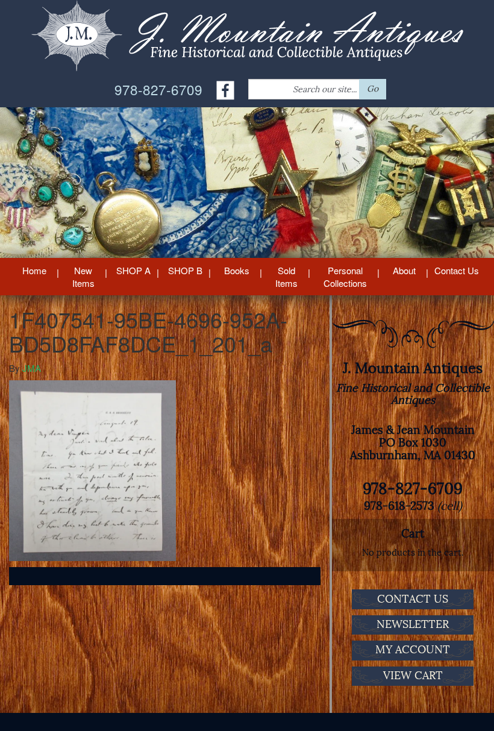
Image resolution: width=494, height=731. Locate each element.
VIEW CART (413, 675)
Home (34, 270)
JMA (31, 368)
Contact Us (456, 270)
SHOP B (185, 270)
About (404, 270)
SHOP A (133, 270)
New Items (83, 276)
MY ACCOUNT (412, 649)
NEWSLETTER (413, 624)
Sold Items (286, 276)
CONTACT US (412, 599)
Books (236, 270)
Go (372, 89)
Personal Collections (345, 276)
